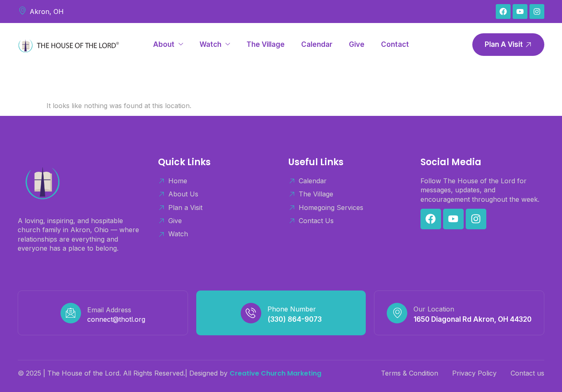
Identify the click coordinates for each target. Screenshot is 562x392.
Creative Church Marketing (275, 373)
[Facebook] (503, 11)
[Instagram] (536, 11)
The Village (265, 44)
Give (357, 44)
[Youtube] (520, 11)
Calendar (316, 44)
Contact (395, 44)
